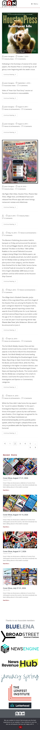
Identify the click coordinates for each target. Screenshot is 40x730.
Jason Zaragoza (9, 56)
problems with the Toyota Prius (20, 425)
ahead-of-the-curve (29, 423)
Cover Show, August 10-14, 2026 (15, 515)
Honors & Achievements (12, 109)
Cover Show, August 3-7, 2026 (14, 551)
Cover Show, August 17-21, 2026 (15, 478)
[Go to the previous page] (5, 443)
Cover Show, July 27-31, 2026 (14, 588)
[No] (38, 724)
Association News (10, 85)
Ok (20, 727)
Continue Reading (10, 74)
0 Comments (22, 59)
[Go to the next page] (35, 447)
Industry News (9, 59)
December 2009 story (20, 271)
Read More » (6, 490)
